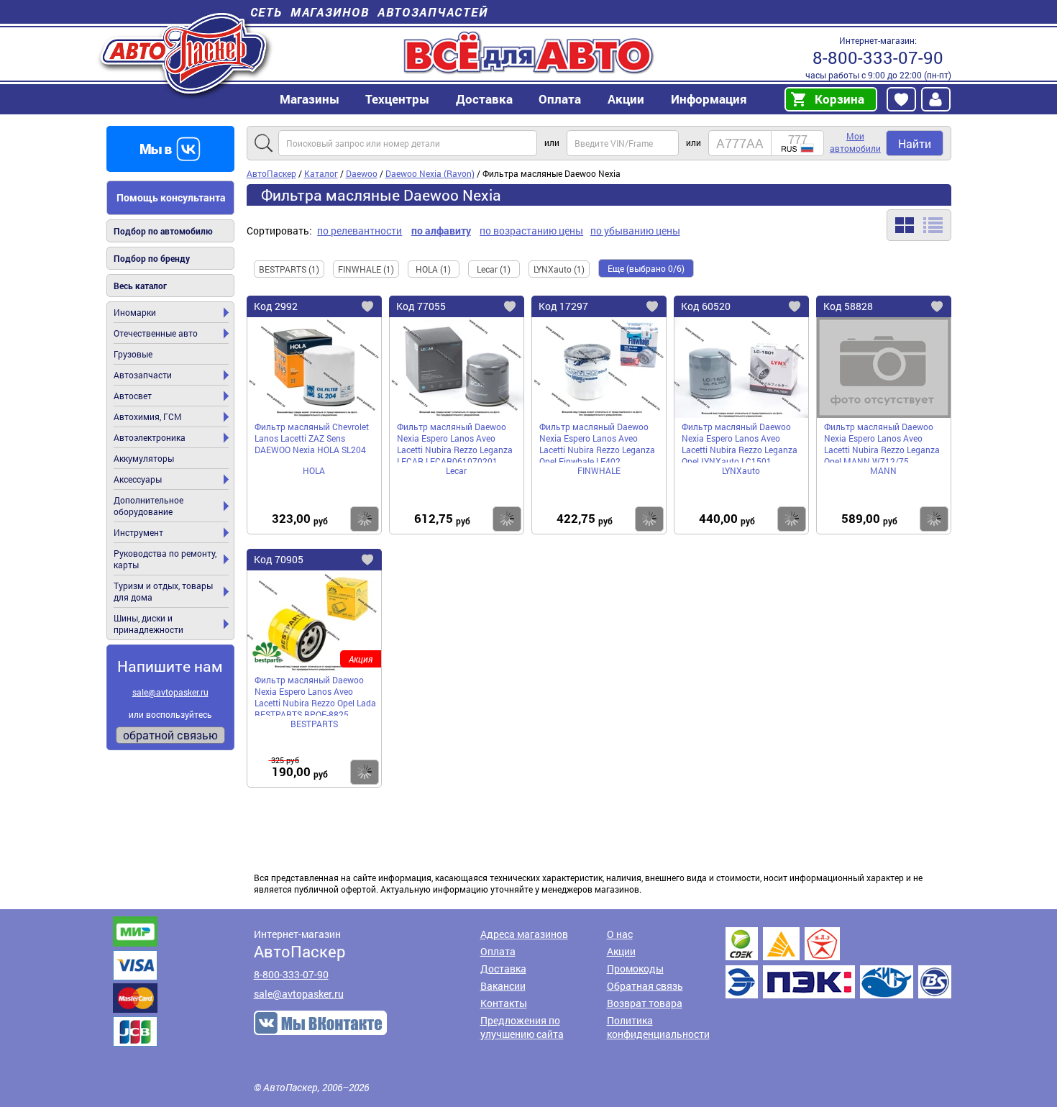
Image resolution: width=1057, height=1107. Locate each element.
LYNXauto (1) (559, 269)
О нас (620, 934)
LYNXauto (741, 470)
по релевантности (359, 230)
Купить (364, 519)
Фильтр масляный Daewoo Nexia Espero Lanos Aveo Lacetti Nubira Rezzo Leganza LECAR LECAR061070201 (455, 442)
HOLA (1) (433, 269)
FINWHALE (599, 470)
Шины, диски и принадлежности (148, 623)
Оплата (560, 99)
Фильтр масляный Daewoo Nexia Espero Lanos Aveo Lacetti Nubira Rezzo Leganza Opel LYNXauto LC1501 (739, 442)
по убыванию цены (635, 230)
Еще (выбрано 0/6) (646, 268)
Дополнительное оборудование (148, 505)
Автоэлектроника (150, 437)
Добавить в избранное (379, 308)
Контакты (503, 1003)
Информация (709, 99)
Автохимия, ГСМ (148, 416)
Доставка (484, 99)
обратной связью (170, 734)
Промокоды (635, 968)
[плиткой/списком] (919, 225)
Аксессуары (138, 479)
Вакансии (503, 986)
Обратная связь (645, 986)
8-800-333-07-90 (878, 57)
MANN (883, 470)
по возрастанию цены (531, 230)
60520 (706, 306)
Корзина (839, 99)
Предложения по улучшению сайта (522, 1027)
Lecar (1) (494, 269)
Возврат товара (644, 1003)
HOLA (314, 470)
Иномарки (135, 312)
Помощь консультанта (171, 197)
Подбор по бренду (152, 258)
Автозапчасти (143, 375)
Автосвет (133, 395)
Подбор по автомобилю (163, 231)
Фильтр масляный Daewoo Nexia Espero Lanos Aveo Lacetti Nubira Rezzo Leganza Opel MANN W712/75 (882, 442)
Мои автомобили (855, 142)
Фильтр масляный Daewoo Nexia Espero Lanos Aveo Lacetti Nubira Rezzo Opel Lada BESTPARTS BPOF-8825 (315, 695)
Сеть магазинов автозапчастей (369, 12)
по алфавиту (441, 230)
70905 (278, 559)
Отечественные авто (156, 333)
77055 (421, 306)
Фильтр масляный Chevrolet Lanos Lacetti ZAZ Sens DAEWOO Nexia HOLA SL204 (312, 438)
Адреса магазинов (524, 934)
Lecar (456, 470)
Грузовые (133, 354)
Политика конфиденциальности (658, 1027)
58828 (848, 306)
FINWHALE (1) (366, 269)
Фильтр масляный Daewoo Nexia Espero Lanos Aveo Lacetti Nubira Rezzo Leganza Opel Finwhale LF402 (597, 442)
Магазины (309, 99)
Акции (621, 951)
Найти (914, 143)
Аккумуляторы (144, 458)
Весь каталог (140, 285)
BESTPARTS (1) (289, 269)
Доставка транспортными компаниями (838, 962)
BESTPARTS (314, 723)
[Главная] (185, 53)
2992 (276, 306)
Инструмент (138, 532)
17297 (563, 306)
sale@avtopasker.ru (170, 692)
